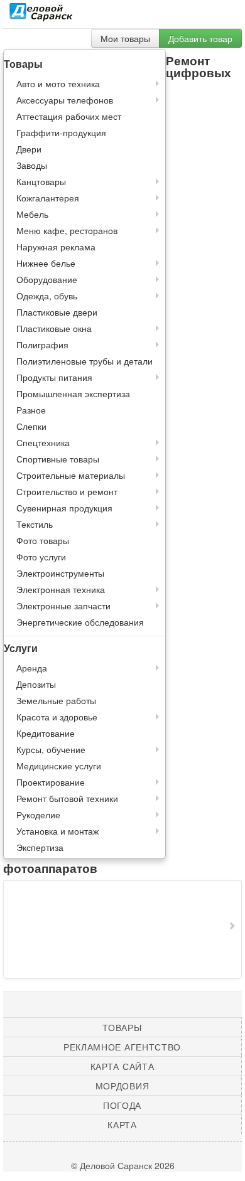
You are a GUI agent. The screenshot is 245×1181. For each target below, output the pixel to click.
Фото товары (42, 540)
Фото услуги (41, 556)
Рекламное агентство (122, 1046)
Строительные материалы (70, 475)
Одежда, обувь (46, 295)
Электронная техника (60, 589)
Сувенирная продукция (64, 507)
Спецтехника (43, 442)
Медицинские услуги (58, 765)
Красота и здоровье (56, 716)
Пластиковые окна (54, 328)
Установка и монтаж (57, 831)
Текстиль (34, 524)
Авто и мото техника (58, 83)
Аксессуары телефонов (64, 100)
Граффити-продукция (61, 132)
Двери (28, 148)
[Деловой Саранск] (40, 15)
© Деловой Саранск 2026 (123, 1165)
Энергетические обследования (80, 622)
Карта (122, 1124)
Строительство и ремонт (66, 491)
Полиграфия (42, 344)
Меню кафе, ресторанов (66, 230)
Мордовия (122, 1085)
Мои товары (125, 38)
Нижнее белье (45, 263)
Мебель (32, 214)
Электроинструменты (60, 573)
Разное (31, 409)
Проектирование (50, 782)
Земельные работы (56, 700)
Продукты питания (54, 377)
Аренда (31, 667)
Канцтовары (41, 181)
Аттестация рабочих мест (68, 116)
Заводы (31, 165)
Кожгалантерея (47, 197)
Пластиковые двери (56, 312)
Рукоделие (38, 814)
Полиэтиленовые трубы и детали (84, 361)
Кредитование (45, 733)
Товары (121, 1027)
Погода (122, 1105)
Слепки (31, 426)
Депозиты (36, 684)
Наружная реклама (55, 246)
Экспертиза (39, 847)
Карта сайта (122, 1066)
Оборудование (46, 279)
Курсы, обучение (50, 749)
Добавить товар (200, 38)
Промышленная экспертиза (73, 393)
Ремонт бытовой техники (67, 798)
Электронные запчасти (63, 605)
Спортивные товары (57, 458)
